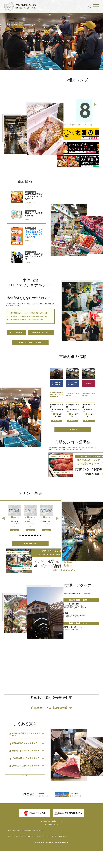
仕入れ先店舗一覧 (17, 332)
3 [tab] (26, 535)
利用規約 (55, 836)
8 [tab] (40, 535)
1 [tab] (20, 535)
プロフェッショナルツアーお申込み (31, 342)
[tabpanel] (56, 395)
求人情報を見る (56, 420)
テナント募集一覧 (31, 543)
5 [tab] (32, 535)
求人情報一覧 (73, 429)
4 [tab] (29, 535)
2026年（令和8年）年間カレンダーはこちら (79, 125)
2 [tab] (23, 535)
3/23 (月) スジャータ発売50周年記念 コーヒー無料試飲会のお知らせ (34, 233)
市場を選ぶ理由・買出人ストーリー (41, 332)
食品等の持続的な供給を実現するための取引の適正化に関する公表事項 (26, 830)
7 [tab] (37, 535)
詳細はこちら (31, 203)
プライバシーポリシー (46, 836)
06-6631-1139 (87, 593)
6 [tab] (35, 535)
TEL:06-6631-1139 (51, 824)
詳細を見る (14, 530)
